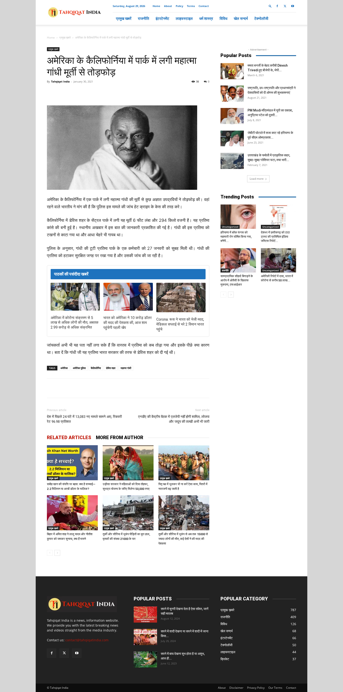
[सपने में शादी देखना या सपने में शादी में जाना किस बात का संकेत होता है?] (145, 637)
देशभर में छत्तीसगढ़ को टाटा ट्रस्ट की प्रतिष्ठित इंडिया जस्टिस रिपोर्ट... (275, 237)
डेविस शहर (111, 368)
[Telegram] (111, 92)
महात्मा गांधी (126, 368)
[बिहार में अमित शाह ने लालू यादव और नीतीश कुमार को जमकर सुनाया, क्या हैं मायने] (72, 512)
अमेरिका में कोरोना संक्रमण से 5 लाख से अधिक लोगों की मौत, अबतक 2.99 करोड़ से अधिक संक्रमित (74, 323)
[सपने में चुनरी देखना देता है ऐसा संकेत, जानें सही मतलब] (145, 614)
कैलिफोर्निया (96, 368)
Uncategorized (230, 226)
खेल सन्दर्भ (241, 18)
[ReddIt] (132, 92)
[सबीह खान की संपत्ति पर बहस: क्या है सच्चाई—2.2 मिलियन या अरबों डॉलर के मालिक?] (72, 462)
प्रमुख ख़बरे (65, 37)
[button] (270, 6)
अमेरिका (64, 368)
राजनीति (143, 18)
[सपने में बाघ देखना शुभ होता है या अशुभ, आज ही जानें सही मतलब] (145, 659)
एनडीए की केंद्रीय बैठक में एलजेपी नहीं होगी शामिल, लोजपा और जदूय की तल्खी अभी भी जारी (173, 419)
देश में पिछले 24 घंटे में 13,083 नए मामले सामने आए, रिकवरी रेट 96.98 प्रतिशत (84, 419)
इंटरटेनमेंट (162, 18)
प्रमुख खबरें (123, 18)
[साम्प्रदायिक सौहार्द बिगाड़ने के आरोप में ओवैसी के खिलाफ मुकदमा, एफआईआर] (238, 260)
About (168, 6)
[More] (144, 92)
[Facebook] (277, 6)
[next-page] (57, 553)
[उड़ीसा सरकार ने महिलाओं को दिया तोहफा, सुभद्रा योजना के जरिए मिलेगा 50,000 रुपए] (128, 462)
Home (156, 6)
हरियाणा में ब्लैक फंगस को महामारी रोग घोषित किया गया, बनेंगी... (236, 237)
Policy (179, 6)
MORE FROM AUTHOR (119, 437)
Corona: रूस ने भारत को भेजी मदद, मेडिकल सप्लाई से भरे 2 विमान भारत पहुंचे (180, 324)
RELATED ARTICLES (69, 437)
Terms (191, 6)
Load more (257, 179)
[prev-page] (50, 553)
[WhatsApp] (100, 92)
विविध (223, 18)
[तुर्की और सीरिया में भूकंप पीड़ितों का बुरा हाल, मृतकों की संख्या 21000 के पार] (128, 512)
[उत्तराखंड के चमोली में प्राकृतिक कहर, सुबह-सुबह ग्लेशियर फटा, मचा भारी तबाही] (232, 161)
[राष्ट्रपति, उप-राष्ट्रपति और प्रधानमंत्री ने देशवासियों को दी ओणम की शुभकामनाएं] (232, 94)
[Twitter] (284, 6)
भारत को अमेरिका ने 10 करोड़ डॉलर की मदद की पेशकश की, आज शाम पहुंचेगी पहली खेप (127, 323)
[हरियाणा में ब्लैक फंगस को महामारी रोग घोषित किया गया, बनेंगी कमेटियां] (238, 216)
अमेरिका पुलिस (79, 368)
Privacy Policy (256, 688)
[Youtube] (292, 6)
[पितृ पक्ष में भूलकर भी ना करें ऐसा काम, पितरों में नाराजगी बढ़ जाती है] (183, 462)
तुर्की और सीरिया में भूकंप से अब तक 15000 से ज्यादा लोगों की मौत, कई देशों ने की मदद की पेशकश (183, 538)
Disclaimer (236, 688)
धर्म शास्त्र (206, 18)
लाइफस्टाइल (184, 18)
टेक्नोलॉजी (261, 18)
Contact (204, 6)
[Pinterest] (122, 92)
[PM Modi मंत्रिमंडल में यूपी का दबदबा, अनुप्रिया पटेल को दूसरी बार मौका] (232, 116)
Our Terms (275, 688)
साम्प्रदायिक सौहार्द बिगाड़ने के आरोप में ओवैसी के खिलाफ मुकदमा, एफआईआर (236, 280)
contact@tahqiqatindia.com (86, 640)
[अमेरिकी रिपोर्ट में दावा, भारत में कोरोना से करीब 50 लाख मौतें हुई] (278, 260)
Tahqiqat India (60, 81)
